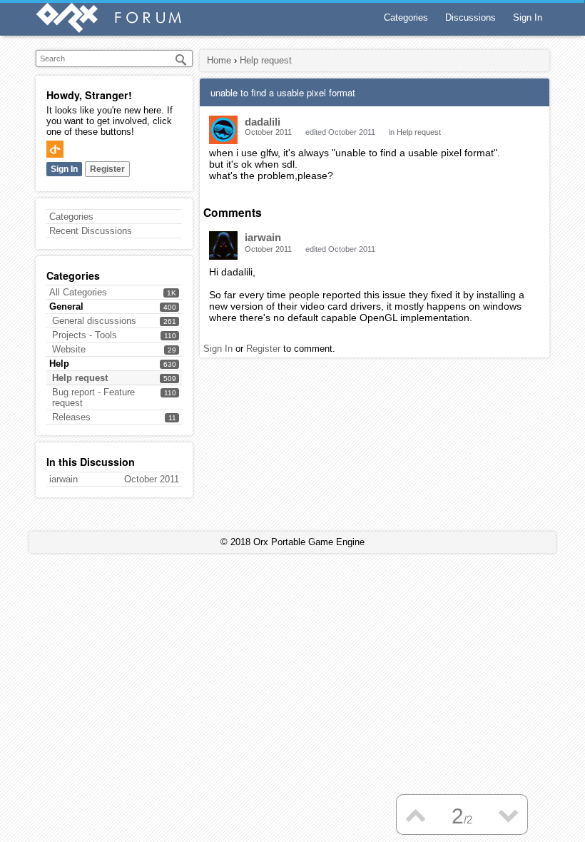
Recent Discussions (90, 230)
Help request (80, 377)
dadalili (262, 122)
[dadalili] (223, 130)
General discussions (94, 320)
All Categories (78, 292)
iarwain (263, 237)
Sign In (527, 17)
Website (69, 349)
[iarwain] (223, 245)
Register (107, 169)
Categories (406, 17)
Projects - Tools (84, 335)
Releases (71, 417)
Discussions (470, 17)
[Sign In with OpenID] (54, 149)
